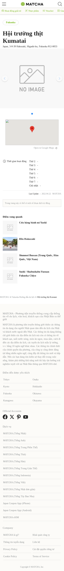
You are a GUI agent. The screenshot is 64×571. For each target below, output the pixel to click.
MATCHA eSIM (11, 517)
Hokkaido (37, 386)
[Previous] (5, 78)
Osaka (35, 379)
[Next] (59, 78)
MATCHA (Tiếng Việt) (14, 482)
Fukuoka (10, 22)
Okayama (37, 400)
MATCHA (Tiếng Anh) (14, 440)
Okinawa (37, 393)
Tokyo (6, 379)
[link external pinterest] (19, 418)
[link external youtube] (26, 418)
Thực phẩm (33, 11)
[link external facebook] (6, 418)
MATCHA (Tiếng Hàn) (14, 461)
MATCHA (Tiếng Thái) (14, 454)
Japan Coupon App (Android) (17, 510)
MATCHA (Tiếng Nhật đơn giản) (19, 489)
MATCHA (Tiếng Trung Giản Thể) (20, 468)
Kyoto (6, 386)
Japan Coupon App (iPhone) (16, 503)
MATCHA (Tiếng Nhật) (14, 433)
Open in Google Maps (44, 148)
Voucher (49, 11)
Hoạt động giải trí (13, 11)
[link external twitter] (13, 418)
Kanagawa (8, 400)
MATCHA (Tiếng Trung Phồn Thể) (20, 447)
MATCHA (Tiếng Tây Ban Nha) (18, 496)
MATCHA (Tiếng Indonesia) (17, 475)
